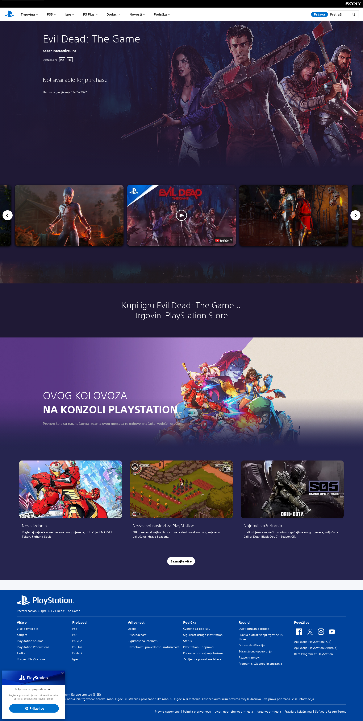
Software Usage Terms (330, 711)
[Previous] (8, 215)
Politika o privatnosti (197, 711)
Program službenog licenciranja (260, 663)
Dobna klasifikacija (252, 645)
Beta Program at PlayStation (313, 654)
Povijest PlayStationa (31, 659)
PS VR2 (77, 641)
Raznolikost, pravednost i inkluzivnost (153, 647)
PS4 (74, 635)
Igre (68, 14)
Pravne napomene (167, 711)
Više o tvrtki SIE (27, 629)
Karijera (22, 635)
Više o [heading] (22, 622)
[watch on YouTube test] (223, 240)
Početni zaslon (27, 611)
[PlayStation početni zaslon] (9, 14)
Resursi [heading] (244, 622)
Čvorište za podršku (196, 629)
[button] (181, 215)
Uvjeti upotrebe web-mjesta (233, 711)
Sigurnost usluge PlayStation (202, 635)
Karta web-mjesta (268, 711)
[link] (70, 501)
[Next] (355, 215)
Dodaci (112, 14)
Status (187, 641)
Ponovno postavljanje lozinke (203, 653)
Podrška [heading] (189, 622)
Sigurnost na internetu (143, 641)
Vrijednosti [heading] (137, 622)
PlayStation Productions (33, 647)
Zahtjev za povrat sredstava (202, 659)
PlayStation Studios (30, 641)
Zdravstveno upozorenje (255, 651)
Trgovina (28, 14)
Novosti (135, 14)
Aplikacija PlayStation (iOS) (312, 642)
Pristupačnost (137, 635)
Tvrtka (21, 653)
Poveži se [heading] (301, 622)
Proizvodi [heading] (80, 622)
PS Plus (89, 14)
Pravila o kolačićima (298, 711)
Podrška (160, 14)
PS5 (50, 14)
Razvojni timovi (249, 657)
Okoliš (132, 629)
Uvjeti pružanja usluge (254, 629)
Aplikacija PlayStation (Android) (315, 648)
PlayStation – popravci (198, 647)
